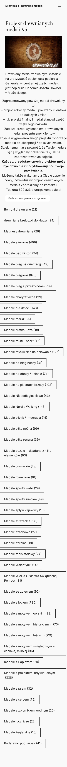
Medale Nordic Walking (25, 406)
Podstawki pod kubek (23, 743)
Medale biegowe (20, 275)
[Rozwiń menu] (59, 6)
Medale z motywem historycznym (27, 198)
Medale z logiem (20, 602)
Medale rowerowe (20, 477)
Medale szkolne (18, 543)
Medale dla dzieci (21, 308)
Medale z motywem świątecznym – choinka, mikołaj (29, 648)
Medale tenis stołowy (22, 554)
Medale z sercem (19, 699)
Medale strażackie (20, 521)
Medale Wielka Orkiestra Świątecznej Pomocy (30, 578)
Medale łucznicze (20, 721)
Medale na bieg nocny (23, 363)
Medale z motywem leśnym (28, 635)
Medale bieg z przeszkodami (28, 286)
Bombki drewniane (20, 209)
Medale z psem (18, 688)
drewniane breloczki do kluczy (29, 220)
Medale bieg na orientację (26, 264)
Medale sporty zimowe (24, 499)
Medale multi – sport (22, 341)
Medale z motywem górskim (27, 613)
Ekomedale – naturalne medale (24, 5)
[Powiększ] (57, 41)
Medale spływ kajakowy (24, 510)
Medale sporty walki (22, 488)
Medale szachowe (20, 532)
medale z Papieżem (21, 662)
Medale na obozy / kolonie (26, 374)
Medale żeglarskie (20, 732)
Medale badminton (21, 253)
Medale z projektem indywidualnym (29, 675)
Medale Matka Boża (21, 330)
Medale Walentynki (21, 565)
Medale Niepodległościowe (27, 396)
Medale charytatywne (23, 297)
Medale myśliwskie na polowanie (31, 352)
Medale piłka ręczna (22, 439)
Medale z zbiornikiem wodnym (29, 710)
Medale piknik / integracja (25, 417)
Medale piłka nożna (21, 428)
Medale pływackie (20, 466)
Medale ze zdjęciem (22, 591)
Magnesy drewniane (22, 231)
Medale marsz (17, 319)
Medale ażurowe (20, 242)
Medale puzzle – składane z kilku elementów (27, 453)
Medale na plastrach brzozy (28, 385)
